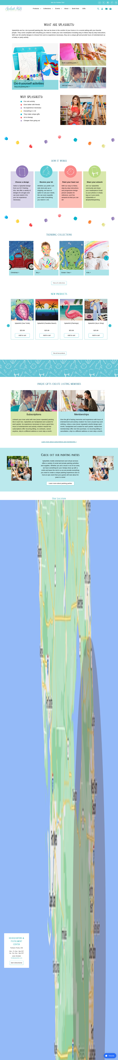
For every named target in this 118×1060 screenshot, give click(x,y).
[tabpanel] (22, 319)
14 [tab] (46, 348)
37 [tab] (106, 348)
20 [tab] (61, 348)
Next (109, 325)
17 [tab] (54, 348)
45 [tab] (63, 351)
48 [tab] (71, 351)
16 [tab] (51, 348)
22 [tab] (67, 348)
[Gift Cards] (106, 9)
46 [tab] (65, 351)
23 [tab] (69, 348)
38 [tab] (45, 351)
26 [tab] (77, 348)
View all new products (59, 353)
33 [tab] (95, 348)
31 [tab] (90, 348)
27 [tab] (80, 348)
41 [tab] (52, 351)
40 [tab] (50, 351)
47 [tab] (68, 351)
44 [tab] (60, 351)
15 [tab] (48, 348)
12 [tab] (41, 348)
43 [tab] (58, 351)
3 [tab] (17, 348)
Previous (7, 325)
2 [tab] (15, 348)
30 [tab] (87, 348)
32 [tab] (93, 348)
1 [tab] (12, 348)
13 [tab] (43, 348)
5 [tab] (23, 348)
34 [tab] (98, 348)
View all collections (59, 283)
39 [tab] (47, 351)
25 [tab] (74, 348)
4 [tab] (20, 348)
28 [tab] (82, 348)
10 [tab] (36, 348)
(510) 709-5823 (16, 956)
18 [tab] (56, 348)
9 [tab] (33, 348)
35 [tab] (100, 348)
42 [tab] (55, 351)
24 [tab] (72, 348)
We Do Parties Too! (57, 2)
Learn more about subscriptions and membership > (59, 442)
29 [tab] (85, 348)
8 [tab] (30, 348)
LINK (33, 391)
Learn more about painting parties (60, 483)
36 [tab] (103, 348)
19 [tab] (59, 348)
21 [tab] (64, 348)
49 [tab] (73, 351)
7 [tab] (28, 348)
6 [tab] (25, 348)
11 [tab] (38, 348)
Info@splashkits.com (16, 958)
